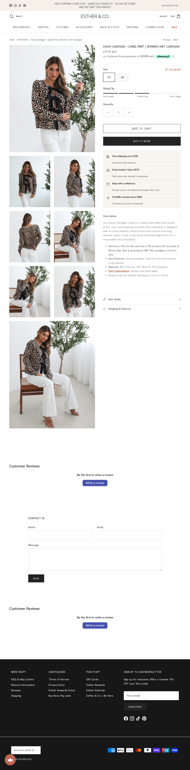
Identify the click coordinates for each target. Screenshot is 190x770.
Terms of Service (59, 679)
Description (110, 216)
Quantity (108, 104)
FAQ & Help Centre (22, 679)
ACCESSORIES (84, 27)
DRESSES (43, 27)
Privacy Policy (57, 685)
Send (36, 578)
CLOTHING (62, 27)
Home (11, 39)
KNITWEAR (22, 39)
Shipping (16, 695)
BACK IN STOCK (109, 27)
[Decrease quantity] (107, 112)
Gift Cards (92, 679)
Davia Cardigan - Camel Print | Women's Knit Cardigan (56, 39)
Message (33, 545)
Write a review (95, 483)
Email (100, 527)
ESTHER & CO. (25, 759)
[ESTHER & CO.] (95, 16)
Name (31, 527)
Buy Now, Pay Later (60, 695)
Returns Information (23, 685)
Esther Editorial (95, 690)
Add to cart (142, 128)
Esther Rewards (95, 685)
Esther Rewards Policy (62, 690)
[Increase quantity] (129, 112)
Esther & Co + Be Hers (99, 695)
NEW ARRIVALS (21, 27)
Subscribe (135, 706)
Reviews (16, 690)
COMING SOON (155, 27)
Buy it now (141, 141)
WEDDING (132, 27)
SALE (174, 27)
